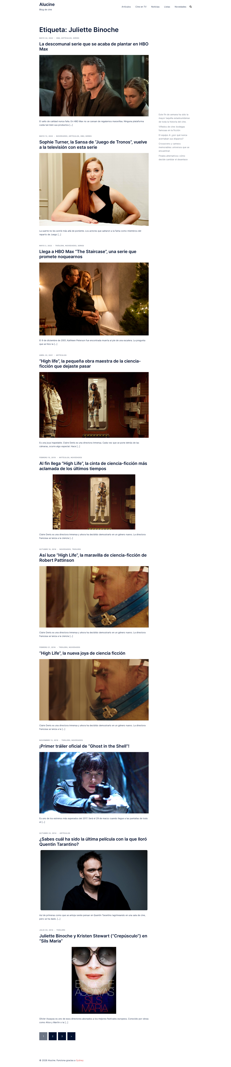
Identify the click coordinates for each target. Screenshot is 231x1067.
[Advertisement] (174, 68)
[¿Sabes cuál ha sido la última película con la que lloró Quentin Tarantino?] (94, 880)
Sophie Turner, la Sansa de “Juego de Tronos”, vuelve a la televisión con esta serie (93, 144)
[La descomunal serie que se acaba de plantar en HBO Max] (94, 85)
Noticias (155, 6)
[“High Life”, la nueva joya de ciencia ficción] (94, 689)
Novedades (180, 6)
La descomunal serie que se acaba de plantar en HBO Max (94, 46)
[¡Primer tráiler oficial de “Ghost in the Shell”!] (94, 782)
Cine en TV (141, 6)
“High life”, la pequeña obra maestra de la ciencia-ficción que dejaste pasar (90, 363)
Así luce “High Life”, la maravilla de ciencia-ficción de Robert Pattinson (93, 557)
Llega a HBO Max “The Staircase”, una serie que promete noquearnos (87, 254)
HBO (58, 38)
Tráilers (59, 246)
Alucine (47, 4)
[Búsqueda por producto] (191, 7)
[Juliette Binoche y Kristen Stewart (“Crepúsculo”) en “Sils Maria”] (94, 980)
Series (76, 38)
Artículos (126, 6)
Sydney (80, 1060)
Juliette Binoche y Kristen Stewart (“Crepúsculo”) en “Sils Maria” (93, 938)
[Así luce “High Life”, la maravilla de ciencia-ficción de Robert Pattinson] (94, 596)
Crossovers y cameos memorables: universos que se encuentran (174, 147)
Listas (167, 6)
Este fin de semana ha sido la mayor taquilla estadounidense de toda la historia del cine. (174, 118)
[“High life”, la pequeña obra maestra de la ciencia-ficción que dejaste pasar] (94, 404)
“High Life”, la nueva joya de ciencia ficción (82, 653)
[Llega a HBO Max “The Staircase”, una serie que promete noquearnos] (94, 298)
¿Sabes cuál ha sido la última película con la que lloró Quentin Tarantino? (93, 841)
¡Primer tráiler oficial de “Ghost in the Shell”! (84, 746)
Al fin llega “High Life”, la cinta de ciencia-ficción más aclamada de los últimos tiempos (93, 466)
